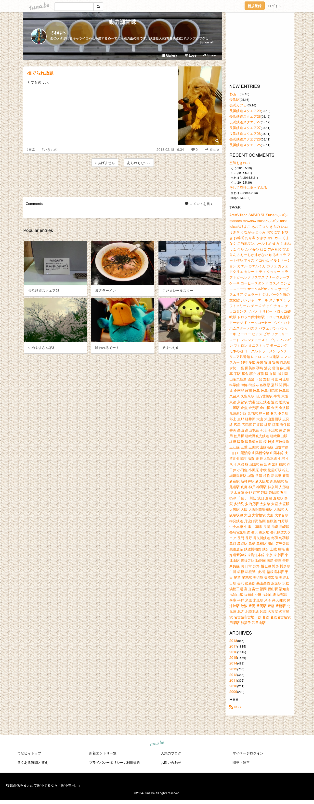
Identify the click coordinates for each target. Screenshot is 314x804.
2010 (233, 685)
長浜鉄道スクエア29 (245, 110)
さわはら (58, 32)
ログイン (275, 5)
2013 (233, 668)
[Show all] (207, 42)
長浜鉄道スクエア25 (245, 144)
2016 (233, 651)
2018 (233, 640)
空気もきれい (239, 162)
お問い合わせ (171, 762)
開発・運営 (241, 762)
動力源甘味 (122, 22)
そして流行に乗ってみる (248, 187)
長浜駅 (234, 99)
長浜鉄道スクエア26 (245, 133)
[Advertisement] (122, 181)
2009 (233, 691)
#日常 (30, 149)
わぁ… (234, 93)
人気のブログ (171, 753)
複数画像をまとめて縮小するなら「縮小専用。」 (44, 785)
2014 (233, 663)
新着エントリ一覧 (103, 753)
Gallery (171, 55)
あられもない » (139, 162)
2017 (233, 646)
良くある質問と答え (32, 762)
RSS (237, 706)
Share (211, 55)
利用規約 (133, 762)
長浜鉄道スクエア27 (245, 121)
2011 (233, 680)
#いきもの (49, 149)
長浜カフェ (238, 104)
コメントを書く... (202, 203)
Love (192, 55)
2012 (233, 674)
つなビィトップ (29, 753)
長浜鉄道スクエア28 (245, 116)
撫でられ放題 (40, 73)
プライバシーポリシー (106, 762)
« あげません (105, 162)
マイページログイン (248, 753)
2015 (233, 657)
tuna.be (156, 743)
